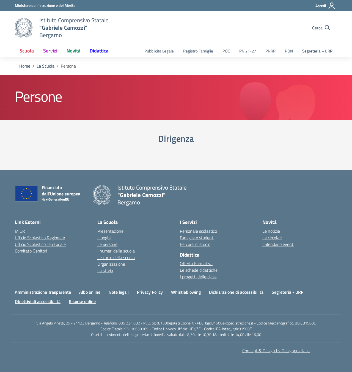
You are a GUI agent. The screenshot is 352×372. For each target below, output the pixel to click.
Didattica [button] (99, 50)
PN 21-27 (247, 51)
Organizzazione (111, 264)
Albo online (89, 292)
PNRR (270, 51)
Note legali (119, 292)
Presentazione (110, 231)
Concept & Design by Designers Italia (276, 350)
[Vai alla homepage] (23, 28)
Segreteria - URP (287, 292)
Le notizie (271, 231)
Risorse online (82, 301)
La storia (105, 270)
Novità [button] (73, 50)
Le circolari (272, 237)
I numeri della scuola (116, 251)
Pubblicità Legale (159, 51)
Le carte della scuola (116, 257)
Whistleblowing (186, 292)
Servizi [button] (50, 50)
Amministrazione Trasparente (43, 292)
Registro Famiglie (198, 51)
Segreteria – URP (317, 51)
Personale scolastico (198, 231)
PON (289, 51)
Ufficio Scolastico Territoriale (40, 244)
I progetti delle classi (198, 276)
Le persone (107, 244)
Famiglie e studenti (197, 237)
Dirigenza (176, 138)
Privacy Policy (150, 292)
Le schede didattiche (199, 270)
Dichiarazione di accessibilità (236, 292)
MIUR (20, 231)
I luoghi (104, 237)
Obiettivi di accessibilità (38, 301)
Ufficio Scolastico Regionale (40, 237)
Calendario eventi (278, 244)
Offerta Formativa (196, 263)
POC (226, 51)
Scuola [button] (27, 50)
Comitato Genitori (31, 251)
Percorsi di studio (195, 244)
